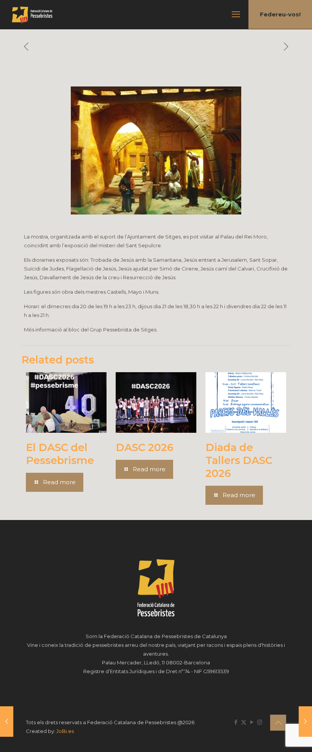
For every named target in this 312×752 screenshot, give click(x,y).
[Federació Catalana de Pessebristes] (32, 14)
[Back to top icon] (278, 723)
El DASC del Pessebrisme (60, 454)
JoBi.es (65, 731)
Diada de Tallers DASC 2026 (238, 460)
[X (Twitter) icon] (244, 722)
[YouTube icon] (252, 722)
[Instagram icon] (260, 722)
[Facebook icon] (236, 722)
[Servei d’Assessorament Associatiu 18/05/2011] (305, 721)
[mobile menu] (235, 14)
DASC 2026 (145, 447)
